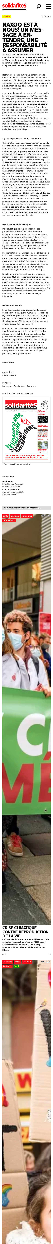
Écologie (15, 516)
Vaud (16, 966)
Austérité (7, 966)
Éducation (8, 962)
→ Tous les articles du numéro (16, 464)
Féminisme (27, 516)
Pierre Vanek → (9, 375)
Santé (5, 516)
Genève (6, 16)
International (9, 520)
